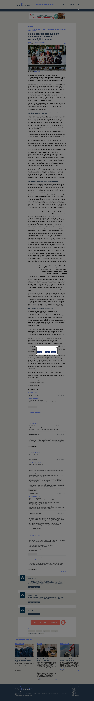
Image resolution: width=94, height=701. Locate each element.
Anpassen (39, 352)
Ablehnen (47, 352)
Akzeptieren (53, 352)
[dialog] (47, 350)
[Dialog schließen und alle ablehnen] (56, 347)
